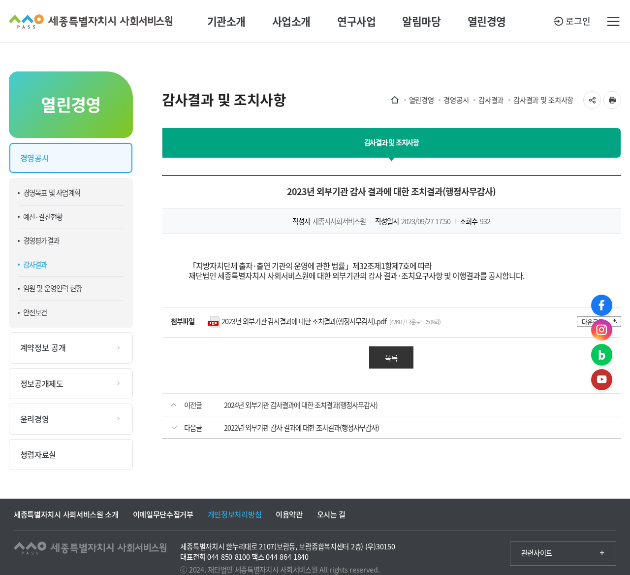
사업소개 (291, 21)
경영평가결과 (41, 240)
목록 (391, 357)
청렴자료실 (38, 454)
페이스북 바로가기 (601, 305)
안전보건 (35, 312)
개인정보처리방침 (235, 514)
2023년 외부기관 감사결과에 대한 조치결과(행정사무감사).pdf (303, 321)
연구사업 (356, 21)
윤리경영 (34, 419)
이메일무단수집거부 (163, 514)
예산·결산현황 (43, 216)
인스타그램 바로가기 (601, 329)
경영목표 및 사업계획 (51, 192)
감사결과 (35, 264)
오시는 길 (331, 514)
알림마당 (421, 21)
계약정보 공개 (43, 347)
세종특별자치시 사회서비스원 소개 (66, 514)
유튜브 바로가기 (601, 379)
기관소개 (226, 21)
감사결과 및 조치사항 (543, 100)
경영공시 (34, 158)
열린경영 (487, 21)
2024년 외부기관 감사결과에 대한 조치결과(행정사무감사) (301, 405)
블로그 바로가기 (601, 354)
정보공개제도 (41, 383)
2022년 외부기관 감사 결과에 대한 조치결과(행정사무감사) (301, 427)
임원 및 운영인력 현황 (52, 288)
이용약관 (289, 514)
